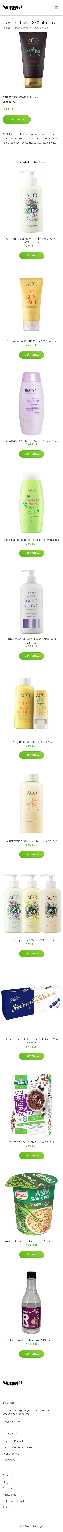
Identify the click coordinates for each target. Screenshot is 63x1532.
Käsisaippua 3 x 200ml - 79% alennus (31, 940)
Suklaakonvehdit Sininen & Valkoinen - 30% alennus (31, 1041)
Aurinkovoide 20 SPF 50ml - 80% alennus (31, 341)
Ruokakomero (11, 1453)
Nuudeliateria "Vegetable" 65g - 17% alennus (31, 1241)
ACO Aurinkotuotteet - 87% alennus (31, 741)
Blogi (6, 1482)
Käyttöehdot (10, 1494)
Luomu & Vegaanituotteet (18, 1447)
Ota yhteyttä (10, 1488)
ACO (35, 96)
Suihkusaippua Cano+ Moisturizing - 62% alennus (31, 640)
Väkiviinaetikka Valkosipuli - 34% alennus (31, 1340)
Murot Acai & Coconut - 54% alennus (31, 1142)
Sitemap (7, 1507)
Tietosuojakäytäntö (14, 1501)
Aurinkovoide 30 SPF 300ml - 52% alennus (31, 841)
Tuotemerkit (25, 96)
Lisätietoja (16, 119)
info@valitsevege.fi (14, 1421)
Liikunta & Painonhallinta (16, 1441)
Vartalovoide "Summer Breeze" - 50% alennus (31, 539)
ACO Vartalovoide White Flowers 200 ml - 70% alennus (31, 240)
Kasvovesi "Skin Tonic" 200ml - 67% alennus (31, 440)
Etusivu (7, 28)
